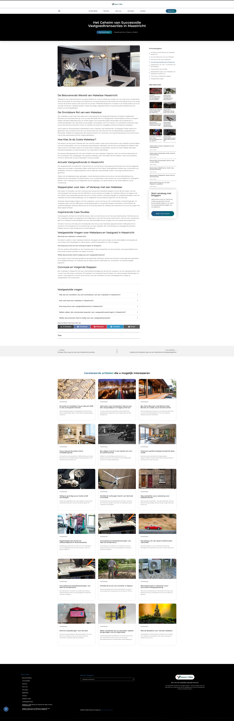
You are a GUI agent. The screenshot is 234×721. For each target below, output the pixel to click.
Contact (142, 11)
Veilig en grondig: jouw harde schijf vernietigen (74, 496)
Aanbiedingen (104, 32)
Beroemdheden (27, 678)
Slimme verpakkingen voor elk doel (74, 631)
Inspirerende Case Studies (159, 69)
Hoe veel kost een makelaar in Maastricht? (98, 300)
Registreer (25, 692)
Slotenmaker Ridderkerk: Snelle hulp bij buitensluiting (162, 176)
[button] (59, 11)
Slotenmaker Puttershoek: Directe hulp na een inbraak (162, 161)
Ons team (131, 11)
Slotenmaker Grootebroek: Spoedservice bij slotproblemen (168, 97)
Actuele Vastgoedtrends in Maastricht (163, 62)
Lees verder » (153, 149)
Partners (106, 11)
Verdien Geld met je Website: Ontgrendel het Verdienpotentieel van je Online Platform (36, 709)
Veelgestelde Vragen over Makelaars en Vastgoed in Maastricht (162, 72)
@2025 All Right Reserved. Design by (96, 710)
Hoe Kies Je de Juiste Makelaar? (161, 59)
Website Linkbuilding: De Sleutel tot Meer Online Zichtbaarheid (37, 705)
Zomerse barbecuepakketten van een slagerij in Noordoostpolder (154, 97)
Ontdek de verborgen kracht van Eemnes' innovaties (116, 496)
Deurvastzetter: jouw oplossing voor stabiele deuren (155, 496)
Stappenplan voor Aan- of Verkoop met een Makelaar (163, 65)
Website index (26, 698)
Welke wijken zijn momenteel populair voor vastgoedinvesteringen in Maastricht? (98, 312)
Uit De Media (93, 11)
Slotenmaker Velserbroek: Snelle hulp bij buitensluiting (162, 153)
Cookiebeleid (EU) (27, 701)
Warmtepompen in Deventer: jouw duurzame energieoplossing (154, 586)
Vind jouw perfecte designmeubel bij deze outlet (157, 452)
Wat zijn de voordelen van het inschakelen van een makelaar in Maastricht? (98, 295)
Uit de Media (26, 681)
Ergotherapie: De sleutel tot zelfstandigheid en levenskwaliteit (73, 541)
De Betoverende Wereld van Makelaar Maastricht (163, 53)
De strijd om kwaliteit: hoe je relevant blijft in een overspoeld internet (76, 407)
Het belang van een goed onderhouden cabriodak (156, 541)
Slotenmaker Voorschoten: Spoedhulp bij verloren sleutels (167, 124)
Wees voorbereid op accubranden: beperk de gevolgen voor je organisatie (116, 631)
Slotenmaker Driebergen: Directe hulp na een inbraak (168, 111)
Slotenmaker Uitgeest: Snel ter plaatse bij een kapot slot (155, 111)
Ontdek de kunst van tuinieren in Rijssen (116, 586)
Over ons (118, 11)
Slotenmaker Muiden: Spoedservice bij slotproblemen (162, 146)
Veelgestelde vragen (157, 79)
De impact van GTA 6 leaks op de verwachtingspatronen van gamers (155, 138)
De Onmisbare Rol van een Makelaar (162, 57)
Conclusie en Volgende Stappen (161, 76)
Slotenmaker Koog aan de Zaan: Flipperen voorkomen (160, 183)
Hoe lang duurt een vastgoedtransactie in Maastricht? (98, 306)
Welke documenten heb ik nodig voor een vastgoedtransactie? (98, 318)
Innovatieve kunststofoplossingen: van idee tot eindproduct (115, 541)
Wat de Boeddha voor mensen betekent (157, 631)
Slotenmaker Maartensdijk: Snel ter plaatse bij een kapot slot (169, 138)
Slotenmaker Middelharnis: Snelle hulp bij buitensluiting (162, 168)
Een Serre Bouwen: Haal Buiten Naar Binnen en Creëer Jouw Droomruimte (156, 407)
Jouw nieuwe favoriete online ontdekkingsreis (71, 452)
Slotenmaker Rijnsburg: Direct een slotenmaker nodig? (155, 124)
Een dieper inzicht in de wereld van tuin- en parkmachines (116, 452)
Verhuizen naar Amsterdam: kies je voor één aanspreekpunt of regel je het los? (116, 407)
